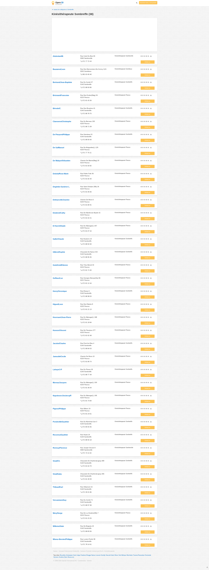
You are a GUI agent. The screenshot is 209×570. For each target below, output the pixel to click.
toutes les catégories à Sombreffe (64, 9)
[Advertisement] (104, 35)
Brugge (88, 555)
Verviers (55, 557)
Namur (55, 551)
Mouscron (71, 557)
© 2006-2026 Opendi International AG (65, 561)
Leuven (98, 555)
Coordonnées (82, 561)
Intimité (89, 561)
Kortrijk (103, 555)
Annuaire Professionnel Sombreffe (69, 551)
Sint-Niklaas (122, 555)
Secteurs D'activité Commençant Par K (91, 551)
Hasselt (108, 555)
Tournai (135, 555)
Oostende (148, 555)
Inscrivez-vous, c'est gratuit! (148, 2)
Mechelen (130, 555)
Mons (116, 555)
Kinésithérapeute (109, 551)
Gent (74, 555)
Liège (78, 555)
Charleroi (83, 555)
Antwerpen (69, 555)
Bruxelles (63, 555)
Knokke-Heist (63, 557)
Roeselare (141, 555)
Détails (147, 62)
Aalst (112, 555)
